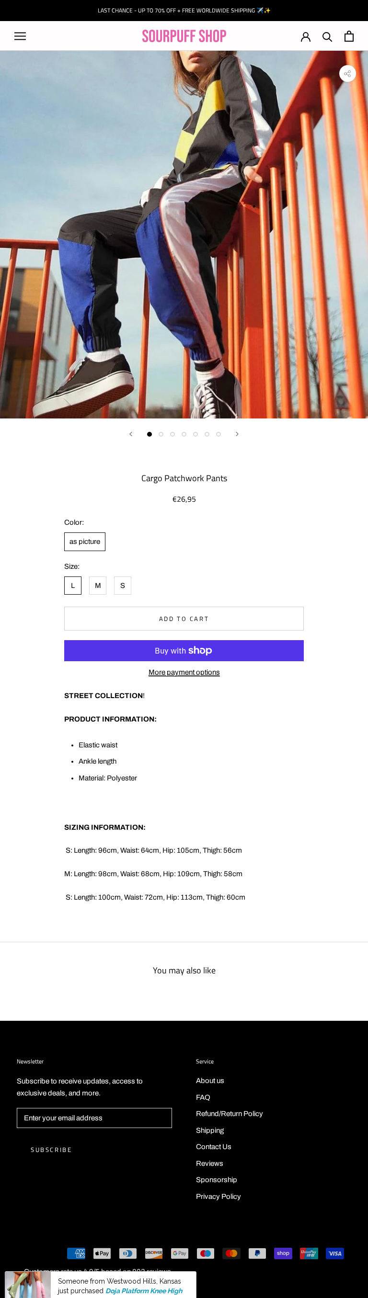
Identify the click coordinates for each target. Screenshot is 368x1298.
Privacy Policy (218, 1196)
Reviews (209, 1163)
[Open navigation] (20, 36)
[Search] (327, 36)
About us (210, 1080)
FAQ (203, 1097)
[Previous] (130, 434)
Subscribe (51, 1149)
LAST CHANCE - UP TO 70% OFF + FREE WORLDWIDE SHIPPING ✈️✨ (184, 10)
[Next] (237, 434)
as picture (84, 541)
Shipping (210, 1130)
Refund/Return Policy (229, 1113)
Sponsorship (216, 1180)
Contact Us (213, 1147)
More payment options (184, 672)
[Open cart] (349, 36)
